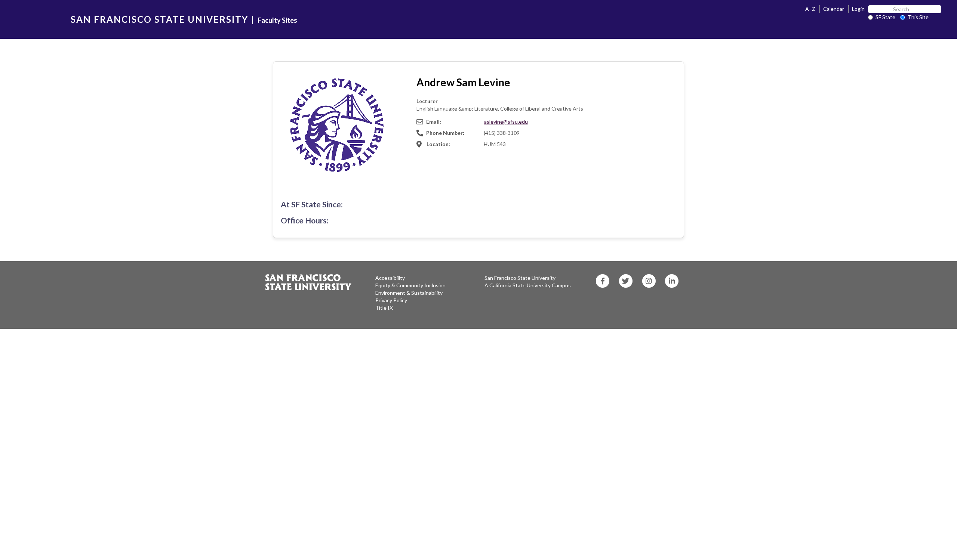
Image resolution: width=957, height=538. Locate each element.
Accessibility (390, 278)
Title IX (384, 307)
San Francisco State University (520, 278)
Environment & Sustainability (409, 293)
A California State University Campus (527, 285)
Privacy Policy (391, 300)
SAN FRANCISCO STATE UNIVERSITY (159, 19)
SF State (885, 17)
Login (858, 9)
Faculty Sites (277, 20)
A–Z (810, 9)
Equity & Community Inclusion (410, 285)
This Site (918, 17)
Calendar (833, 9)
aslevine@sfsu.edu (506, 121)
